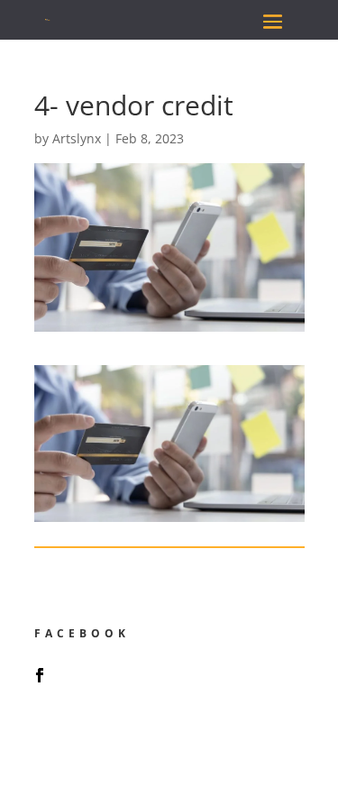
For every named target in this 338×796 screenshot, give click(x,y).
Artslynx (76, 138)
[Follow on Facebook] (39, 675)
